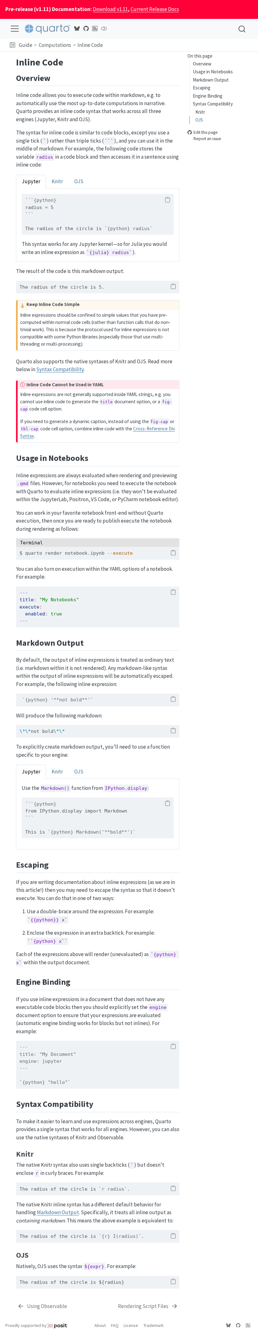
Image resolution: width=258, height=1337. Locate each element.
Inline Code (90, 45)
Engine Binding (207, 96)
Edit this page (206, 132)
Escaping (201, 88)
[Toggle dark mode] (104, 28)
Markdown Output (211, 80)
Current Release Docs (155, 9)
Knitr (200, 112)
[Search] (242, 28)
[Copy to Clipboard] (167, 199)
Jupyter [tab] (31, 181)
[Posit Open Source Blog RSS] (95, 28)
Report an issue (207, 139)
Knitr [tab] (57, 181)
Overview (202, 64)
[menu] (14, 28)
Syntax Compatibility (213, 104)
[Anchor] (56, 77)
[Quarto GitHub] (86, 28)
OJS (199, 120)
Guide (25, 45)
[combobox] (242, 28)
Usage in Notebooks (213, 72)
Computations (55, 45)
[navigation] (179, 45)
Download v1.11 (110, 9)
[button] (12, 45)
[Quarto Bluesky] (77, 28)
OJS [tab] (78, 181)
